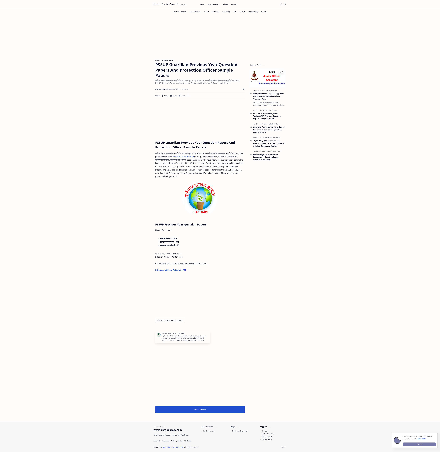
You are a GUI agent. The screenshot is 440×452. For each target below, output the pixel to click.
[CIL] (263, 110)
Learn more (421, 438)
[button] (281, 4)
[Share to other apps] (188, 96)
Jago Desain (214, 447)
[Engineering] (253, 12)
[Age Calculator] (195, 12)
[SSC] (235, 12)
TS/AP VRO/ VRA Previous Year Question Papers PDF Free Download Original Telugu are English (269, 143)
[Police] (206, 12)
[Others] (277, 124)
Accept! (419, 444)
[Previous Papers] (180, 12)
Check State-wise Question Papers (170, 320)
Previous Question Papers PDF (167, 4)
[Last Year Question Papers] (271, 138)
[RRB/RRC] (215, 12)
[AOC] (263, 90)
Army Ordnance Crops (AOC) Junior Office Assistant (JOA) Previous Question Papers (268, 96)
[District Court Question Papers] (272, 151)
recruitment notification (183, 156)
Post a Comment (200, 409)
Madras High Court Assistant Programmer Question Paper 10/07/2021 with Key (265, 157)
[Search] (284, 4)
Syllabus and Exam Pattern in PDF (170, 270)
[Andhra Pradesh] (268, 124)
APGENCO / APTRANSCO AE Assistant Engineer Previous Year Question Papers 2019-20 (268, 130)
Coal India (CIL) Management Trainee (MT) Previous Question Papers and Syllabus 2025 (267, 116)
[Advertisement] (220, 39)
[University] (226, 12)
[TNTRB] (242, 12)
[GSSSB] (263, 12)
